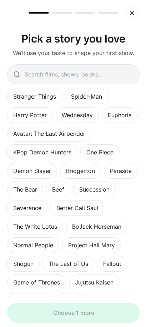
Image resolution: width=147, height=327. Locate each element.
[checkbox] (34, 96)
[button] (132, 13)
